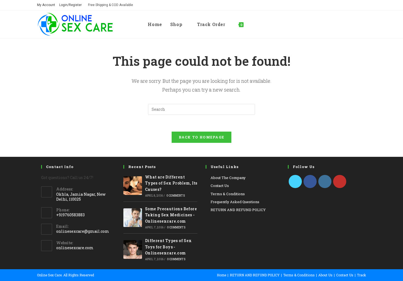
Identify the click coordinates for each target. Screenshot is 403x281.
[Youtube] (339, 181)
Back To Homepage (202, 137)
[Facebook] (310, 181)
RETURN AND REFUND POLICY (238, 209)
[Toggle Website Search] (253, 24)
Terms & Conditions (228, 193)
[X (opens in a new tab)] (341, 5)
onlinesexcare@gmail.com (82, 231)
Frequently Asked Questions (235, 201)
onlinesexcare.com (74, 247)
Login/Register (70, 5)
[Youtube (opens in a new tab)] (363, 5)
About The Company (228, 177)
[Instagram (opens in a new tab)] (356, 5)
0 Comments (175, 195)
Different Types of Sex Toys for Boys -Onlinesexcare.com (168, 247)
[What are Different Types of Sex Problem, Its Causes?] (132, 185)
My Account (46, 5)
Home (221, 275)
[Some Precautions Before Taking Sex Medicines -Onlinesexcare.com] (132, 217)
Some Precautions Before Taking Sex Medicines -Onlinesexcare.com (171, 215)
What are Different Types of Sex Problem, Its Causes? (171, 183)
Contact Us (220, 185)
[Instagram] (324, 181)
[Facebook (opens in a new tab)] (348, 5)
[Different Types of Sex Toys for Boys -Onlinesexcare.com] (132, 249)
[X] (295, 181)
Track (361, 275)
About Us (325, 275)
